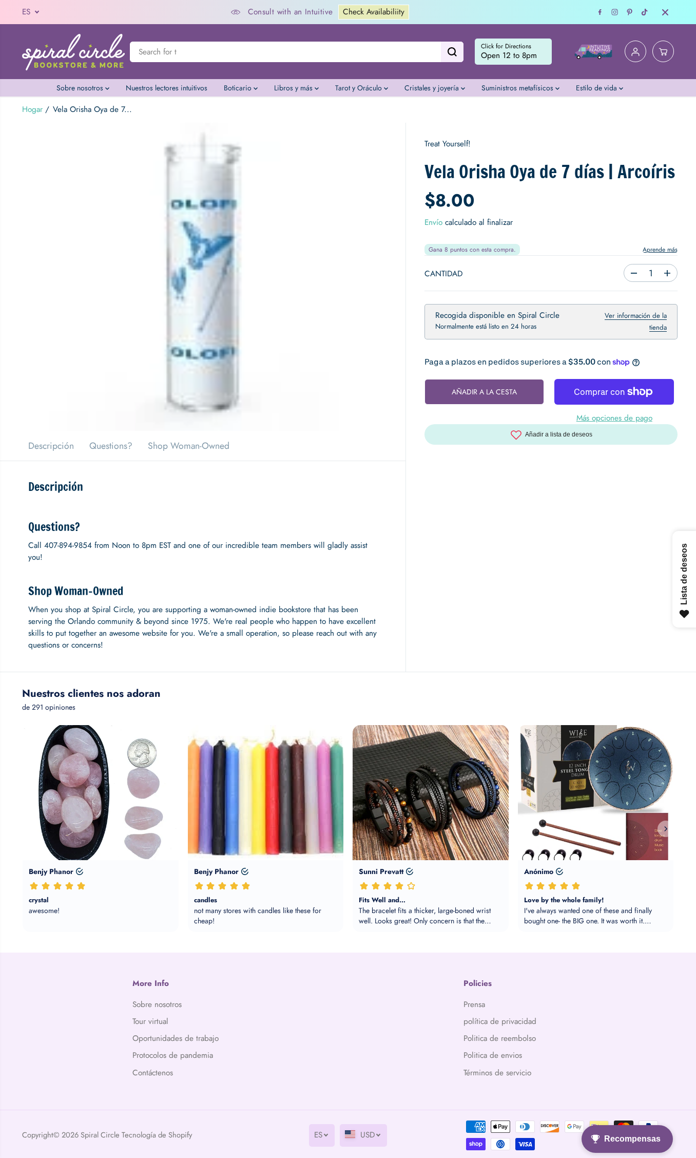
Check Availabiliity (373, 11)
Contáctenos (152, 1072)
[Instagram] (615, 12)
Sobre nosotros (80, 88)
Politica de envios (492, 1055)
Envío (433, 222)
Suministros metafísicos (518, 88)
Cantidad (443, 273)
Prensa (474, 1004)
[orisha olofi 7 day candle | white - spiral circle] (202, 277)
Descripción (51, 445)
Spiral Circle (100, 1134)
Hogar (32, 109)
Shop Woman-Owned (188, 445)
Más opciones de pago (614, 418)
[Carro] (663, 52)
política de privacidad (499, 1021)
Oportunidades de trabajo (175, 1038)
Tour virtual (150, 1021)
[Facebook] (600, 12)
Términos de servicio (497, 1072)
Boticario (239, 88)
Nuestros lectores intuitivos (166, 88)
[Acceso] (635, 52)
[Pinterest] (630, 12)
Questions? (110, 445)
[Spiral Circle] (73, 51)
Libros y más (294, 88)
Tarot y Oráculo (359, 88)
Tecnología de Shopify (157, 1134)
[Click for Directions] (513, 52)
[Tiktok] (645, 12)
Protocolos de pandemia (172, 1055)
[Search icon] (452, 52)
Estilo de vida (597, 88)
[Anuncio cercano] (665, 12)
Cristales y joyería (432, 88)
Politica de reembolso (499, 1038)
